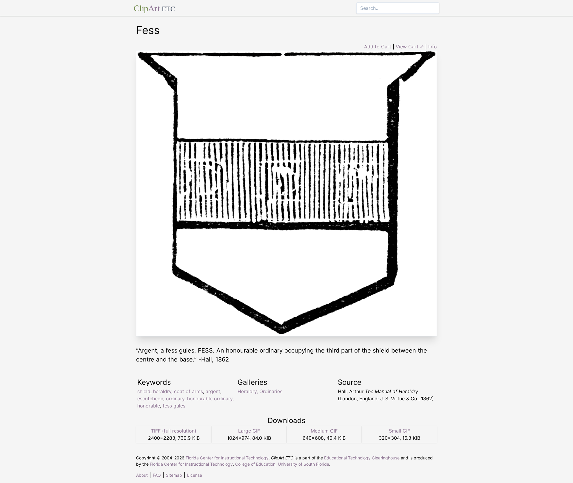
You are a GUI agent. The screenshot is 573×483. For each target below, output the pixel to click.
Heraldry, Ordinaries (260, 391)
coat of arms (188, 391)
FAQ (157, 475)
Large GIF (249, 431)
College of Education (255, 464)
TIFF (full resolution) (173, 431)
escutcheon (150, 399)
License (194, 475)
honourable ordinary (209, 399)
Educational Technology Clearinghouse (362, 457)
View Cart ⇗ (410, 47)
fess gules (174, 406)
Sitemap (174, 475)
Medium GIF (324, 431)
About (142, 475)
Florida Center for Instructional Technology (227, 457)
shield (143, 391)
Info (432, 47)
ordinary (175, 399)
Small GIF (399, 431)
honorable (148, 406)
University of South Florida (303, 464)
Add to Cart (377, 47)
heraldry (162, 391)
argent (213, 391)
